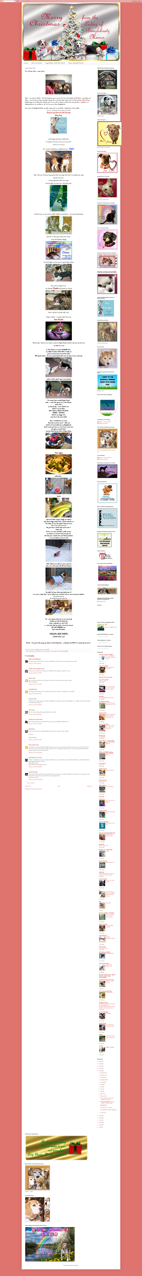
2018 (100, 1061)
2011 (100, 1120)
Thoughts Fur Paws (103, 1002)
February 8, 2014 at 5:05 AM (35, 684)
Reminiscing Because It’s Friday (110, 668)
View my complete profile (110, 627)
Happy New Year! (102, 681)
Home (26, 63)
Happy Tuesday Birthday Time (109, 965)
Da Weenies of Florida (104, 701)
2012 (100, 1118)
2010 (100, 1122)
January (103, 1112)
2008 (100, 1127)
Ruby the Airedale (103, 924)
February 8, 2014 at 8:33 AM (35, 705)
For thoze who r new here (106, 1107)
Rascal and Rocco (32, 745)
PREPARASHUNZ (103, 1105)
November (103, 1075)
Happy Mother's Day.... (110, 862)
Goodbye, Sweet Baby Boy (110, 812)
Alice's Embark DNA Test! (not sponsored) (110, 1036)
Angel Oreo (31, 651)
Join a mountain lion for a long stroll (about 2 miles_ (110, 916)
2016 (100, 1066)
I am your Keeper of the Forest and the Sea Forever (111, 657)
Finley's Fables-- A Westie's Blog (106, 741)
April (102, 1091)
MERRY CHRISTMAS (109, 953)
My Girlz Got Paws (103, 861)
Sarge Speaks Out (103, 935)
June (102, 1087)
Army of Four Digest (103, 679)
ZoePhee (101, 1034)
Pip (99, 890)
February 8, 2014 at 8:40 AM (35, 714)
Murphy (30, 729)
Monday (107, 851)
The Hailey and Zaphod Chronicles (106, 980)
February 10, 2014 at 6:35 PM (35, 752)
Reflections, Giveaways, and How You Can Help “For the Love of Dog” (106, 874)
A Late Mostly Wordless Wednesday (108, 1110)
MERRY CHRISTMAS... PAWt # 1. (110, 754)
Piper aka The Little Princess (110, 881)
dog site (100, 636)
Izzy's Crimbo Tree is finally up (110, 801)
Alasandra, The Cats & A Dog (105, 677)
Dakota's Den (102, 735)
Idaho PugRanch (102, 785)
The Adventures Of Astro (104, 952)
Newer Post (28, 786)
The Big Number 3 (109, 992)
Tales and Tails (102, 947)
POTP (100, 901)
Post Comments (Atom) (36, 789)
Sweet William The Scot (34, 757)
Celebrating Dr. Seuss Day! (110, 823)
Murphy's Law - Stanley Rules (105, 849)
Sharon (30, 710)
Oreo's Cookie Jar (103, 879)
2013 (100, 1115)
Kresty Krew (102, 799)
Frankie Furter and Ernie (34, 719)
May (102, 1089)
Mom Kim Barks (36, 63)
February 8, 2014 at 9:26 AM (35, 724)
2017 (100, 1064)
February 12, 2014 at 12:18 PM (35, 767)
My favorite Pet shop (103, 845)
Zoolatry (101, 1046)
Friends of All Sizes (110, 770)
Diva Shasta (36, 651)
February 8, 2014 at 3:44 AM (35, 673)
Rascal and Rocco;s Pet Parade (50, 651)
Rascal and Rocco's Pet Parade (59, 112)
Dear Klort (101, 765)
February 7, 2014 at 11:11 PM (35, 663)
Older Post (89, 786)
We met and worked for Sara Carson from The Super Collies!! (110, 688)
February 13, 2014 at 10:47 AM (35, 779)
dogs (104, 636)
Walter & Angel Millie (33, 659)
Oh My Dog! (101, 872)
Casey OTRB (108, 903)
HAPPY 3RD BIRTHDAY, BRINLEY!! (110, 742)
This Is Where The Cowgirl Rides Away (110, 1025)
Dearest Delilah (102, 781)
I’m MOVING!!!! (102, 737)
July (102, 1084)
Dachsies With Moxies (83, 100)
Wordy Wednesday (110, 786)
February (103, 1096)
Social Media (108, 1013)
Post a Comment (31, 783)
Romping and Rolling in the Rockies (106, 913)
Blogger (77, 1265)
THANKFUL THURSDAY (110, 1047)
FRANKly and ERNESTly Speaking (106, 752)
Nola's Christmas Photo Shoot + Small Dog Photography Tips (111, 716)
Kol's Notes (101, 796)
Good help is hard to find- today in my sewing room (110, 727)
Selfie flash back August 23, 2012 (109, 835)
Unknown (31, 678)
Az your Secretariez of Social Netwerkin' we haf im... (106, 1098)
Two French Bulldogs (103, 1012)
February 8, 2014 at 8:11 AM (35, 693)
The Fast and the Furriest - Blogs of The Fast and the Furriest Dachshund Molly (107, 976)
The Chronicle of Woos (104, 963)
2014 (100, 1071)
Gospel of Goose (103, 769)
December (103, 1073)
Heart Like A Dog (103, 780)
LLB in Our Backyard (103, 822)
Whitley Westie (102, 1023)
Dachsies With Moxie (104, 724)
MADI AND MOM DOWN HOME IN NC (107, 833)
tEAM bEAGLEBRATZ (64, 651)
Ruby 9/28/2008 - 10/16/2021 (110, 926)
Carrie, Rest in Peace (103, 948)
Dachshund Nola (102, 713)
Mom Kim (41, 651)
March (102, 1094)
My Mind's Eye (32, 772)
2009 (100, 1125)
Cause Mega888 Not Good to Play (106, 697)
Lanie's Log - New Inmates (109, 981)
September (103, 1080)
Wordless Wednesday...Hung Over (110, 937)
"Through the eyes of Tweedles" (106, 654)
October (102, 1077)
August (102, 1082)
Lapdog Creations (103, 810)
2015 (100, 1068)
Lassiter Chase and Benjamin (35, 668)
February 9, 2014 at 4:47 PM (35, 740)
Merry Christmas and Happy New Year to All (110, 703)
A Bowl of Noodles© (103, 666)
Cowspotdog (31, 689)
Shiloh (58, 651)
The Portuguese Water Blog (105, 991)
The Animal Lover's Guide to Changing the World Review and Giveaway (110, 894)
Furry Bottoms (102, 763)
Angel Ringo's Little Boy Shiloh (55, 63)
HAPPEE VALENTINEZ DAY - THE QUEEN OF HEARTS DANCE (107, 1102)
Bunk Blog (101, 696)
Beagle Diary (102, 685)
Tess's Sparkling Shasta (75, 63)
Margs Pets (101, 844)
